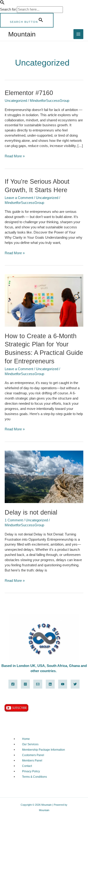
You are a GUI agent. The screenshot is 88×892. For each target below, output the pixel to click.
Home (26, 739)
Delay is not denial (31, 512)
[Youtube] (62, 684)
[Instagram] (25, 684)
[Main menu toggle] (78, 34)
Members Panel (32, 760)
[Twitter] (75, 684)
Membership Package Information (43, 749)
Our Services (30, 744)
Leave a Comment (19, 198)
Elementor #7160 (29, 92)
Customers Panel (33, 755)
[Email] (37, 684)
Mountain (22, 34)
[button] (2, 3)
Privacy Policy (31, 771)
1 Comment (14, 520)
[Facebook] (12, 684)
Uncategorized (16, 101)
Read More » (15, 156)
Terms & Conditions (34, 776)
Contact (27, 766)
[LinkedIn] (50, 684)
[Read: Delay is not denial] (44, 476)
